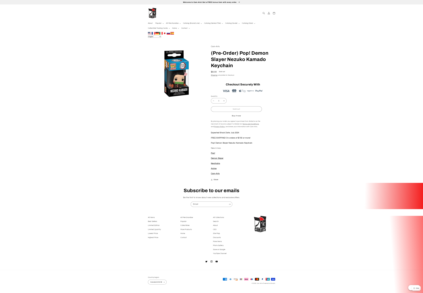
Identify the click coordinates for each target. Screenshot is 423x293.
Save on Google (219, 249)
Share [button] (216, 179)
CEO (215, 229)
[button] (159, 23)
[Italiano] (161, 33)
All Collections (218, 217)
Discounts (217, 237)
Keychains (215, 163)
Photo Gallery (218, 245)
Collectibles (185, 225)
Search (216, 221)
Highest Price (153, 237)
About (215, 225)
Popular (183, 221)
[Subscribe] (229, 204)
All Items (151, 217)
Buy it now (236, 116)
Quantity (214, 96)
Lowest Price (153, 233)
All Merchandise (186, 217)
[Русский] (168, 33)
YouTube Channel (219, 253)
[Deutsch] (157, 33)
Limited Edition (154, 225)
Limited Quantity (154, 229)
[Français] (153, 33)
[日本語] (165, 33)
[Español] (172, 33)
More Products (186, 229)
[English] (150, 33)
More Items (217, 241)
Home (182, 233)
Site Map (216, 233)
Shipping (214, 75)
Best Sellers (152, 221)
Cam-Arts (215, 174)
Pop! (213, 153)
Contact (183, 237)
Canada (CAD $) (156, 282)
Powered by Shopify (269, 283)
